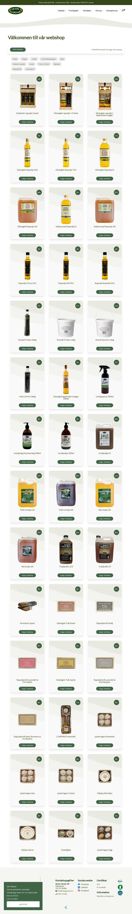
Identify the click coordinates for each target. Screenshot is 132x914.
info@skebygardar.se (65, 891)
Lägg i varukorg (27, 122)
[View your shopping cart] (122, 10)
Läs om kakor (12, 899)
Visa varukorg (18, 49)
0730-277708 (62, 894)
